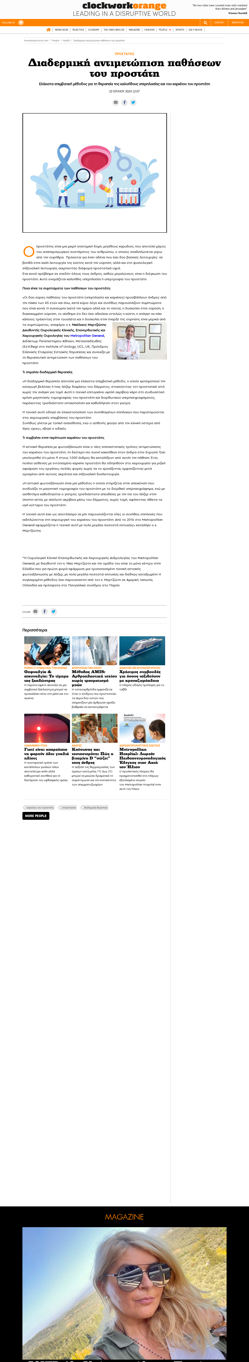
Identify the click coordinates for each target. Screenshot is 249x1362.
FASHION (149, 29)
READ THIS (78, 29)
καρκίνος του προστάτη (40, 807)
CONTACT (219, 22)
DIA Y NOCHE (196, 29)
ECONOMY (93, 29)
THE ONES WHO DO (114, 29)
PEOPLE (163, 29)
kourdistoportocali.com (36, 40)
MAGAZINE (134, 29)
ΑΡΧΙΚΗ (48, 30)
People (55, 40)
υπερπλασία (69, 807)
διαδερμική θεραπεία (95, 807)
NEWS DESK (61, 29)
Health (66, 40)
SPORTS (180, 29)
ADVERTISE (238, 22)
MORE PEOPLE (36, 816)
